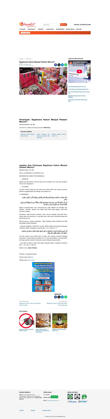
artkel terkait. (31, 260)
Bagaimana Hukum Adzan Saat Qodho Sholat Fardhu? (30, 303)
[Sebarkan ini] (55, 64)
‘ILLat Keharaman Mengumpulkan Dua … (79, 89)
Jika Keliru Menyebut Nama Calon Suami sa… (78, 92)
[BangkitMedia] (27, 24)
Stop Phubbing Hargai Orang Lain (77, 86)
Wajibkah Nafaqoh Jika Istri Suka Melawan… (76, 96)
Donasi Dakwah (46, 410)
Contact (21, 410)
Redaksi (33, 410)
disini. (32, 257)
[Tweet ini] (58, 64)
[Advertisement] (55, 10)
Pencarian (63, 25)
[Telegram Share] (62, 64)
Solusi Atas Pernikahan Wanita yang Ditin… (77, 100)
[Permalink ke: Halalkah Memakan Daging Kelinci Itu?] (59, 320)
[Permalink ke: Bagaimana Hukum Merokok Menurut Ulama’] (26, 320)
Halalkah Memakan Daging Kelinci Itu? (59, 330)
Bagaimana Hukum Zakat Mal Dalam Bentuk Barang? (57, 303)
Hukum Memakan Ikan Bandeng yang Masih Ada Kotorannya (43, 135)
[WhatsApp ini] (65, 64)
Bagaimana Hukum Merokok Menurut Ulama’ (26, 330)
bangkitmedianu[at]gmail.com (53, 400)
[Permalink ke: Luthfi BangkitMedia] (20, 65)
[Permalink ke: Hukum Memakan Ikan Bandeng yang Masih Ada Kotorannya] (43, 320)
